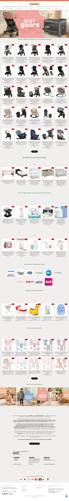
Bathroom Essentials (19, 8)
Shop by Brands (49, 8)
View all (34, 151)
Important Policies (38, 487)
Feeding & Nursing (10, 8)
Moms (26, 8)
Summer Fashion (48, 6)
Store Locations (25, 489)
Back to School (41, 8)
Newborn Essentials (39, 6)
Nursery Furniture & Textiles (22, 6)
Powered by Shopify (34, 497)
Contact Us (24, 490)
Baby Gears (31, 6)
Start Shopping (34, 443)
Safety (31, 8)
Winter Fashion (56, 6)
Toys (35, 8)
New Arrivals (56, 8)
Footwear (62, 6)
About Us (23, 487)
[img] (35, 453)
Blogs (60, 8)
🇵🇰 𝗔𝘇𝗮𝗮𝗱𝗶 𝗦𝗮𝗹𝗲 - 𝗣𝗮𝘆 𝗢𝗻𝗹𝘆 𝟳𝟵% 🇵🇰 (10, 6)
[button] (33, 466)
